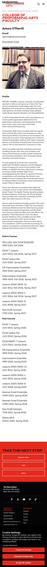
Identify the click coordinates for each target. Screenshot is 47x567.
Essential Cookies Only (23, 556)
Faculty (28, 11)
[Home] (11, 4)
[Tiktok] (36, 499)
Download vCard (10, 42)
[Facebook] (11, 499)
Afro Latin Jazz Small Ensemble (18, 242)
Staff (24, 523)
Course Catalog (8, 518)
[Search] (38, 4)
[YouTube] (23, 499)
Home (4, 11)
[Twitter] (17, 499)
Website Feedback (9, 512)
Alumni (25, 517)
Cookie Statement (10, 545)
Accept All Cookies (23, 563)
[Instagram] (30, 499)
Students (26, 511)
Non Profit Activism (12, 409)
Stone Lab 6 (8, 417)
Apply (23, 473)
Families (25, 514)
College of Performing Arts (16, 11)
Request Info (23, 457)
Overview (35, 11)
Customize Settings (23, 550)
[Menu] (44, 4)
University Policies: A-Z (10, 524)
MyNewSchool (7, 515)
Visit (23, 465)
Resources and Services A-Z (11, 521)
